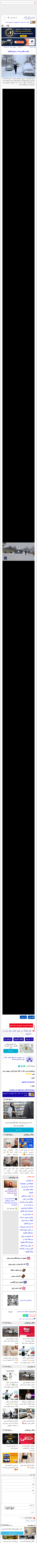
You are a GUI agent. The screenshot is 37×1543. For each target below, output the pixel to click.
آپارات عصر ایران (17, 1288)
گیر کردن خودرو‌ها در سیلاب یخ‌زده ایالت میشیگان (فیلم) (26, 1230)
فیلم (35, 47)
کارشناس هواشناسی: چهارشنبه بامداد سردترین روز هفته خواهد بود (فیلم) (26, 1186)
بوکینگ (27, 1521)
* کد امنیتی (31, 1505)
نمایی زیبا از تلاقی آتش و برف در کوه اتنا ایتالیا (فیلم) (26, 1248)
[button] (6, 25)
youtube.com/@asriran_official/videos (22, 1090)
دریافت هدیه (12, 1533)
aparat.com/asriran (28, 1082)
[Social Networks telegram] (19, 1066)
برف (23, 1319)
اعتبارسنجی (32, 1521)
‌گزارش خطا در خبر (32, 1316)
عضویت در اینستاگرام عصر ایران (17, 1258)
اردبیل (20, 1319)
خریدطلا (10, 1051)
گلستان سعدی (15, 1276)
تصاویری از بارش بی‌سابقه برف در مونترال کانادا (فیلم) (27, 1239)
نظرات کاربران (18, 1039)
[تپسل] (4, 1100)
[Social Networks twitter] (22, 1066)
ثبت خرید (18, 1130)
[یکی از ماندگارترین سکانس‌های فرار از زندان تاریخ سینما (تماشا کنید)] (10, 1184)
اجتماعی (31, 47)
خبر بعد (28, 1039)
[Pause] (5, 1117)
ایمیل (33, 1484)
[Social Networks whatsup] (24, 1066)
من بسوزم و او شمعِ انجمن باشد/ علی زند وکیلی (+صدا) (14, 1058)
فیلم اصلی (31, 1022)
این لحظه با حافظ (16, 1270)
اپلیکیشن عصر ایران (25, 1300)
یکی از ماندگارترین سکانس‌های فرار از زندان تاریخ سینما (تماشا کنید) (11, 1192)
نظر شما (32, 1475)
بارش (26, 1319)
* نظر (33, 1490)
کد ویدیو (23, 1017)
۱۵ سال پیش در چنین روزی (16, 1264)
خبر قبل (9, 1039)
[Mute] (8, 1117)
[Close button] (36, 1525)
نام (33, 1478)
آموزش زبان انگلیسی (16, 1282)
